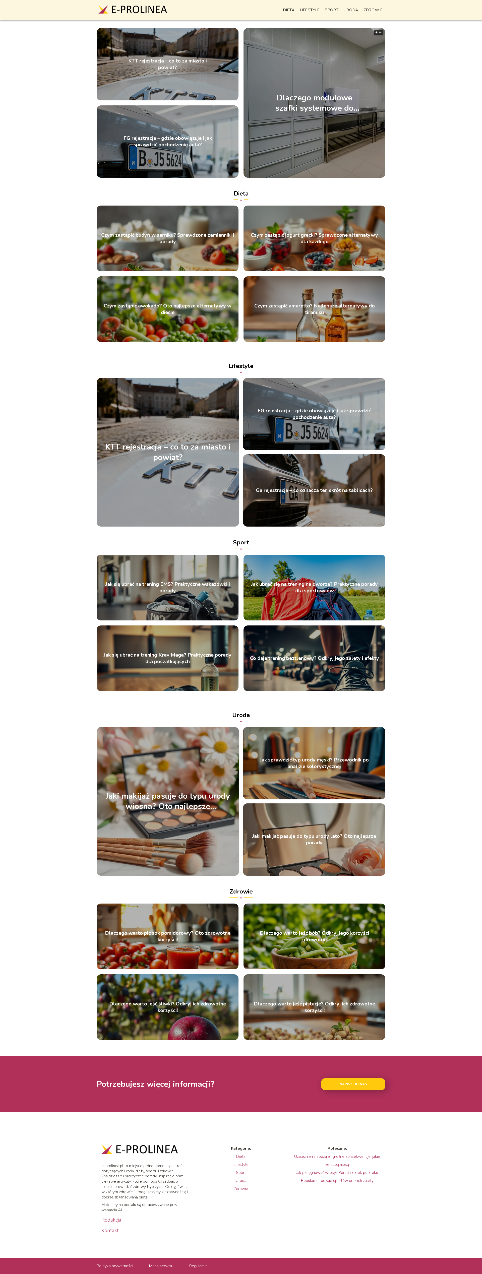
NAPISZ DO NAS (353, 1084)
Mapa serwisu (161, 1266)
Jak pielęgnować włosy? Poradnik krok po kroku (337, 1172)
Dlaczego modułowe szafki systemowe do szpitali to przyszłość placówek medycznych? (314, 102)
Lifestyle (310, 10)
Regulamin (198, 1266)
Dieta (289, 10)
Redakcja (111, 1220)
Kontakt (110, 1230)
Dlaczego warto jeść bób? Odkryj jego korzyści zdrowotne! (314, 936)
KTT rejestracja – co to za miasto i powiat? (167, 64)
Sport (332, 10)
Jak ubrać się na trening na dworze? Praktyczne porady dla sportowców (314, 587)
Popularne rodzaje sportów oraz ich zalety (337, 1180)
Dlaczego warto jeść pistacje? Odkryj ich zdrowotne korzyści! (314, 1007)
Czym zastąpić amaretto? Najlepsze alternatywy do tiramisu (314, 309)
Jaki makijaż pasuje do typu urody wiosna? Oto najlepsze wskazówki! (168, 801)
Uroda (351, 10)
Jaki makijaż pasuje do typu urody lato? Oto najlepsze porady (314, 839)
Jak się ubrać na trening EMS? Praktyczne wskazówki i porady (167, 587)
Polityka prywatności (115, 1266)
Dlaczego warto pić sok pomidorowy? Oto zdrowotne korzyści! (167, 936)
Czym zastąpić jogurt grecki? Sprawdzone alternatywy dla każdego (314, 238)
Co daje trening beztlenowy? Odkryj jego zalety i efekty (314, 658)
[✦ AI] (356, 176)
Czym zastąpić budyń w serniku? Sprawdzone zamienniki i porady (167, 238)
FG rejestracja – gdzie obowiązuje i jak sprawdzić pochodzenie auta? (168, 141)
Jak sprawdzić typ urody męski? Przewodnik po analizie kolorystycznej (314, 763)
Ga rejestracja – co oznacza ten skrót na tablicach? (314, 490)
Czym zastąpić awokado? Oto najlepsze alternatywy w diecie (167, 309)
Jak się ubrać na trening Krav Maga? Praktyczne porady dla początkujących (167, 658)
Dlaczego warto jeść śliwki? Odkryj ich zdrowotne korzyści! (167, 1007)
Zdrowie (373, 10)
